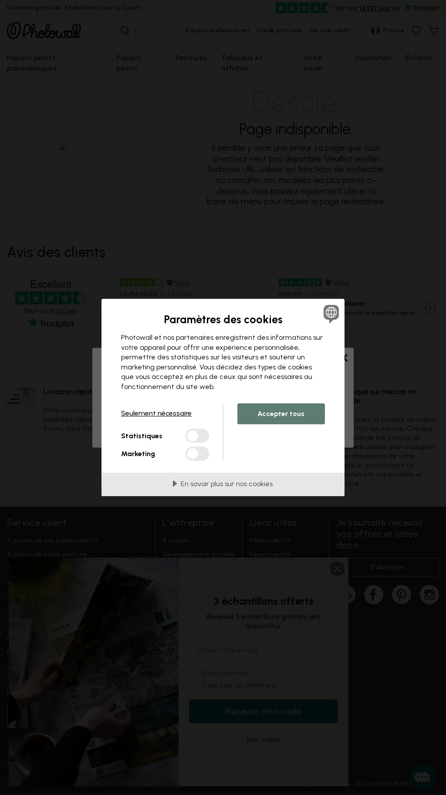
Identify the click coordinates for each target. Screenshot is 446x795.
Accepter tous (280, 413)
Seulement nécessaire (156, 413)
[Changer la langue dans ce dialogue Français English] (330, 313)
